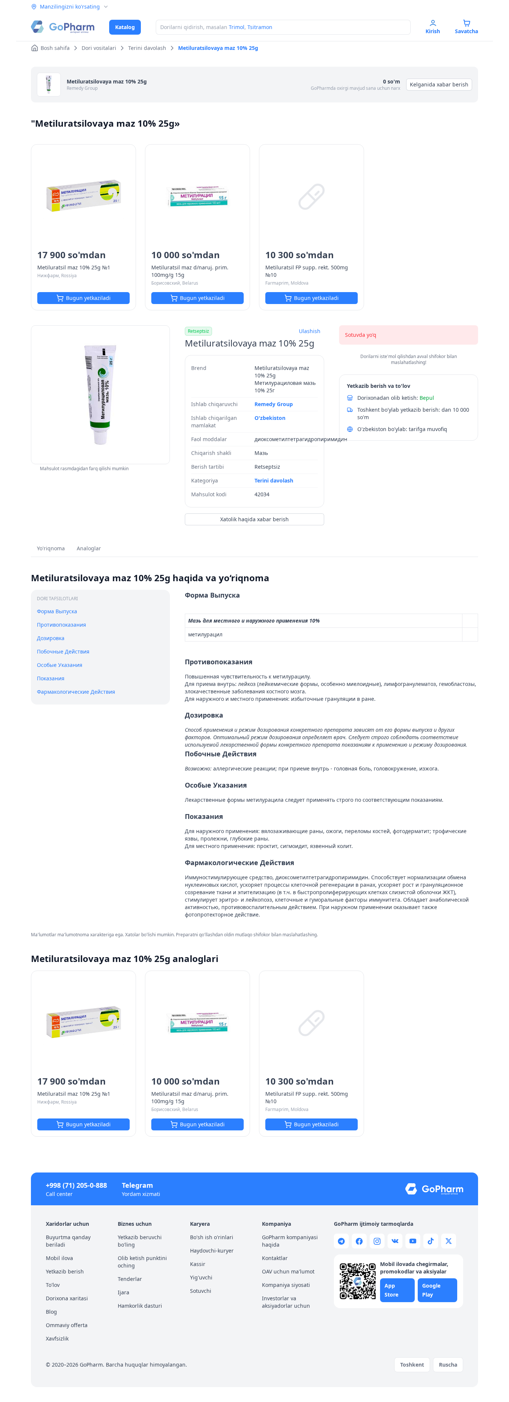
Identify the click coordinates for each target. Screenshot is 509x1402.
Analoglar (89, 548)
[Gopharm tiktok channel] (430, 1241)
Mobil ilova (59, 1258)
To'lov (53, 1284)
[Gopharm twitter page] (448, 1241)
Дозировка (50, 638)
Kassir (197, 1264)
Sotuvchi (200, 1290)
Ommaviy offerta (67, 1325)
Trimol (236, 27)
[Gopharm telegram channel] (341, 1241)
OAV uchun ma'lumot (288, 1271)
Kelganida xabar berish (439, 84)
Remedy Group (82, 88)
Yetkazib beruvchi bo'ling (140, 1241)
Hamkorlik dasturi (140, 1305)
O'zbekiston (270, 417)
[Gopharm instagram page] (377, 1241)
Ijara (123, 1292)
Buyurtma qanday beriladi (68, 1241)
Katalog (125, 27)
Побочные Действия (63, 651)
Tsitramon (259, 27)
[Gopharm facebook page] (359, 1241)
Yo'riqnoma (51, 548)
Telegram (137, 1185)
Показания (50, 678)
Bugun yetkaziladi (88, 297)
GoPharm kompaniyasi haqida (290, 1241)
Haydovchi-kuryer (212, 1250)
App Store (391, 1290)
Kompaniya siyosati (286, 1284)
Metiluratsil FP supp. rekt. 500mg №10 (306, 271)
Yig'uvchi (201, 1277)
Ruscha (448, 1364)
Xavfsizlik (57, 1338)
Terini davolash (274, 480)
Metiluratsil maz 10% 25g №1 (73, 267)
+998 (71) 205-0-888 (76, 1185)
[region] (100, 394)
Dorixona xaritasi (67, 1298)
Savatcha (466, 31)
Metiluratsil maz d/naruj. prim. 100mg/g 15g (189, 271)
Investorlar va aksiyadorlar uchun (286, 1302)
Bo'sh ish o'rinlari (211, 1237)
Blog (51, 1311)
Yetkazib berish (65, 1271)
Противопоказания (61, 624)
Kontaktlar (275, 1258)
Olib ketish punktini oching (142, 1261)
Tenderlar (130, 1278)
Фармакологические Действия (76, 691)
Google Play (431, 1290)
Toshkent (412, 1364)
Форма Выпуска (57, 611)
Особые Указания (59, 664)
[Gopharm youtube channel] (412, 1241)
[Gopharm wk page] (395, 1241)
